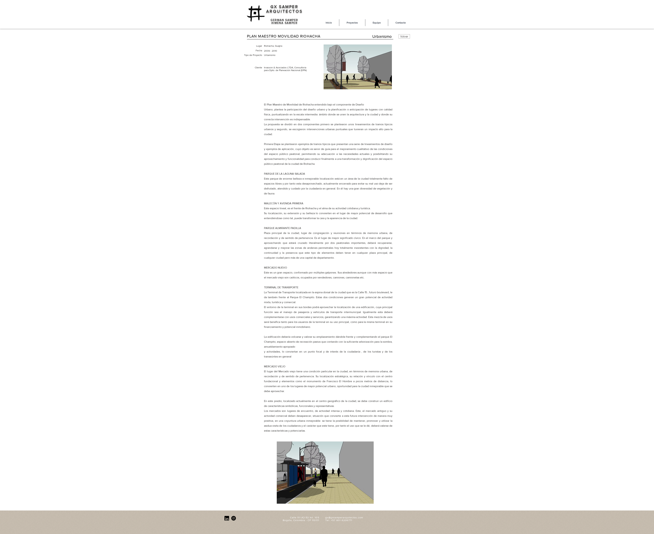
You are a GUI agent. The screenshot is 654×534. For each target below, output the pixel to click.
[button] (325, 472)
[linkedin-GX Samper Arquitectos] (226, 518)
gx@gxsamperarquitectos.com (344, 517)
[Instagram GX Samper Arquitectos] (233, 518)
